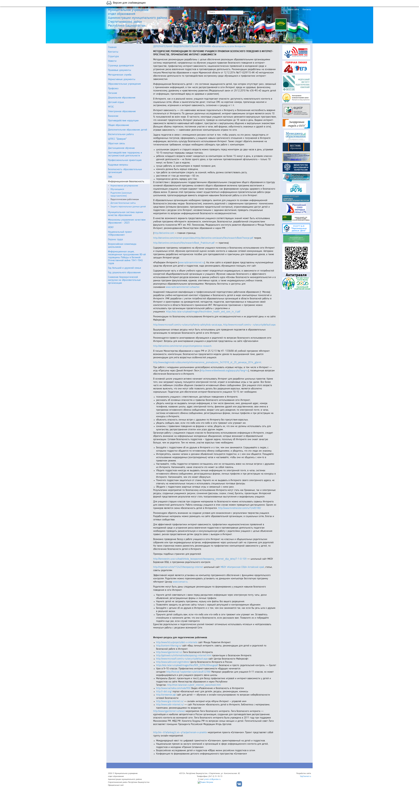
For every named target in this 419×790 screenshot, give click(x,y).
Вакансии (113, 116)
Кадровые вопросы (118, 165)
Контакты (307, 10)
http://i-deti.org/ (164, 691)
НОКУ (111, 227)
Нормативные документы (121, 79)
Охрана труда (115, 239)
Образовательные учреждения (124, 84)
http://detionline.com (164, 233)
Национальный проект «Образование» (120, 233)
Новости (112, 61)
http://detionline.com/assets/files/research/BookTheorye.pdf (225, 238)
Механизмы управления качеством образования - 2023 (127, 221)
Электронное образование (122, 111)
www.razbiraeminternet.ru (191, 262)
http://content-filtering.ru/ (169, 646)
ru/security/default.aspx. (264, 325)
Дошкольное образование (121, 97)
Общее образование (118, 125)
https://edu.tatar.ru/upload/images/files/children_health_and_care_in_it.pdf (203, 312)
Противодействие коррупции (123, 120)
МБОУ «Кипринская (230, 567)
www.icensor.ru (180, 582)
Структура (113, 56)
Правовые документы (119, 70)
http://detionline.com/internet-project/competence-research (182, 346)
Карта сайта (293, 10)
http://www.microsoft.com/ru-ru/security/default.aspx (182, 659)
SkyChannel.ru (305, 776)
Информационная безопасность (126, 181)
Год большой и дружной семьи (124, 268)
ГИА (110, 177)
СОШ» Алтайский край (252, 567)
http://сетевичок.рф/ (166, 695)
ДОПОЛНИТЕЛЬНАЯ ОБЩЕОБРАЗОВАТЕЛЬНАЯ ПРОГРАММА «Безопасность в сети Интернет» (199, 46)
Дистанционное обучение (121, 148)
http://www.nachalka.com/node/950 (173, 688)
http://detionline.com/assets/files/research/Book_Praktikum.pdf (184, 243)
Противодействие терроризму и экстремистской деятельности (125, 154)
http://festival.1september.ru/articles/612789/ (188, 672)
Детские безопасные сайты (123, 203)
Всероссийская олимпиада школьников (122, 245)
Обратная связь (116, 143)
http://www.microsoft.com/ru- (237, 325)
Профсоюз (113, 88)
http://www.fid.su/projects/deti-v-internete (177, 642)
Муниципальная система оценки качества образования (125, 214)
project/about (189, 238)
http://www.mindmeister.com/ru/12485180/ (239, 508)
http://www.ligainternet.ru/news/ (169, 711)
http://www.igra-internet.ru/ (170, 701)
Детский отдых (116, 102)
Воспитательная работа (121, 134)
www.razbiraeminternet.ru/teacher (182, 287)
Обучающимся (117, 189)
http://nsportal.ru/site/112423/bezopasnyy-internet (178, 567)
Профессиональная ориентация (125, 160)
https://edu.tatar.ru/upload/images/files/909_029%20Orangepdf (187, 665)
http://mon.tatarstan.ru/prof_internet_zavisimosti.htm (194, 685)
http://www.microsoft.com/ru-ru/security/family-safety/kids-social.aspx (187, 325)
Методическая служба (119, 75)
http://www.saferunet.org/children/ (173, 662)
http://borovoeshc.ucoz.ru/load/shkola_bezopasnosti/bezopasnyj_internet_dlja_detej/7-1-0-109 (200, 559)
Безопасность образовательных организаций (125, 171)
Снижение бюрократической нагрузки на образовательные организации (124, 280)
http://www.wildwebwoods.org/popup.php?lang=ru (224, 371)
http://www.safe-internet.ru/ (170, 705)
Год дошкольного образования (124, 272)
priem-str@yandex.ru (212, 779)
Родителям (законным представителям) (121, 194)
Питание (112, 93)
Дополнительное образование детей (127, 130)
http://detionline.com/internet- (168, 238)
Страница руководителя (121, 65)
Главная (112, 47)
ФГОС (111, 107)
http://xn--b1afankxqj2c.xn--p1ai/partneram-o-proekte (180, 732)
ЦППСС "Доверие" (117, 139)
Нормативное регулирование (124, 186)
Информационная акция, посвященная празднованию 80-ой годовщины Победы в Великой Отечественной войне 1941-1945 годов (127, 257)
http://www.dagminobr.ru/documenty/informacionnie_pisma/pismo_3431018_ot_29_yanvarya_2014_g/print (207, 362)
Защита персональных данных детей (128, 206)
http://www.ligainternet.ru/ (169, 652)
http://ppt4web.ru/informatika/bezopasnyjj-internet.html (184, 655)
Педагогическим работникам (124, 199)
